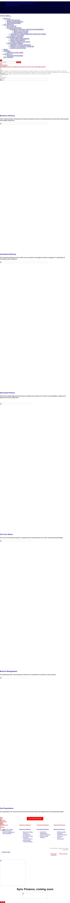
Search (18, 62)
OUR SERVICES (8, 25)
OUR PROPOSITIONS (14, 23)
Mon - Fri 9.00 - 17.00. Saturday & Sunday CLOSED (21, 2)
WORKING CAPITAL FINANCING (20, 45)
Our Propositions (6, 808)
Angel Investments (45, 834)
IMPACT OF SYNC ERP (21, 31)
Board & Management (8, 671)
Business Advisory (7, 116)
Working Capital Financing (61, 832)
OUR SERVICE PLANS (21, 32)
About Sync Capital (8, 829)
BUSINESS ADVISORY (14, 28)
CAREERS (6, 51)
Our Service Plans (28, 836)
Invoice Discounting (60, 838)
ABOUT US (6, 18)
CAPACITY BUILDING (17, 35)
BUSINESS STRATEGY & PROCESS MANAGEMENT (27, 29)
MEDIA (5, 49)
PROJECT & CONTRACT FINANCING (22, 46)
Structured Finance (7, 393)
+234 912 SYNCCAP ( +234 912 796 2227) (18, 3)
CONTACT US (7, 54)
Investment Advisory (8, 254)
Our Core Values (6, 534)
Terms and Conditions (54, 854)
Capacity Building (27, 841)
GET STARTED (11, 26)
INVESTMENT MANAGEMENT (19, 38)
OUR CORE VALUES (13, 20)
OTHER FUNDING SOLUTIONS (20, 42)
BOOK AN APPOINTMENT (15, 55)
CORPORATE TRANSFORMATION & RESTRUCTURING (28, 34)
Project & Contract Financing (62, 835)
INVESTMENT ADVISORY (15, 37)
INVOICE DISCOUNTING (18, 48)
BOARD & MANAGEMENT (15, 21)
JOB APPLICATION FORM (15, 52)
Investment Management (43, 832)
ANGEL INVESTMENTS (17, 40)
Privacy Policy (63, 854)
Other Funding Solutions (44, 836)
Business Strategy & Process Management (28, 833)
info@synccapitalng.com (12, 5)
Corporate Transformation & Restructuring (27, 839)
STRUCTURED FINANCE (15, 43)
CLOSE (2, 902)
